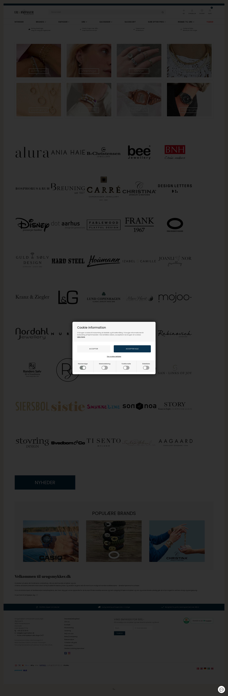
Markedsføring (104, 364)
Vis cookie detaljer (114, 356)
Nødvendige (83, 364)
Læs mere (81, 337)
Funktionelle (126, 364)
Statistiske (146, 364)
